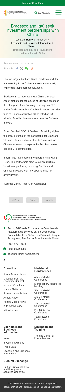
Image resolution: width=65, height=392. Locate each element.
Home (29, 39)
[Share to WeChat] (27, 68)
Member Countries (32, 3)
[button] (58, 12)
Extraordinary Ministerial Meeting (47, 285)
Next (48, 200)
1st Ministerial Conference (41, 318)
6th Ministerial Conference (42, 278)
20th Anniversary (12, 306)
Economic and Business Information (31, 43)
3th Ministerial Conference (42, 305)
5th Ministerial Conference (42, 291)
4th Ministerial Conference (42, 298)
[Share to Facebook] (17, 68)
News (31, 46)
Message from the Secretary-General (13, 280)
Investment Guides (13, 342)
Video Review (10, 310)
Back (32, 200)
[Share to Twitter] (21, 68)
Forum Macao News (14, 301)
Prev (16, 200)
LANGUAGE (44, 12)
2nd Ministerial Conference (42, 311)
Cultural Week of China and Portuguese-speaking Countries (16, 369)
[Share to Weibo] (32, 68)
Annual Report (11, 297)
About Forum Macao (14, 274)
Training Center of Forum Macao (44, 337)
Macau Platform (12, 289)
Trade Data (9, 346)
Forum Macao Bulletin (15, 293)
